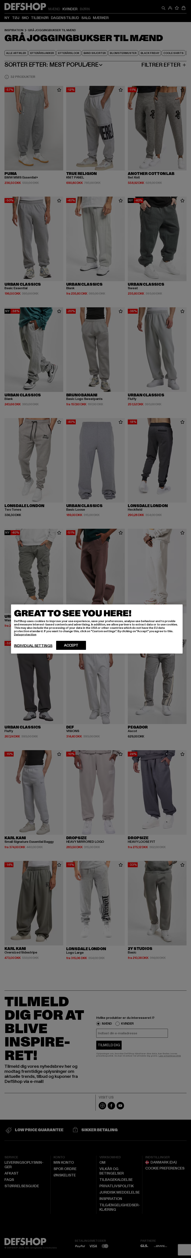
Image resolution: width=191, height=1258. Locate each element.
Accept (71, 645)
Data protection (25, 635)
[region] (97, 629)
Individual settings (33, 646)
